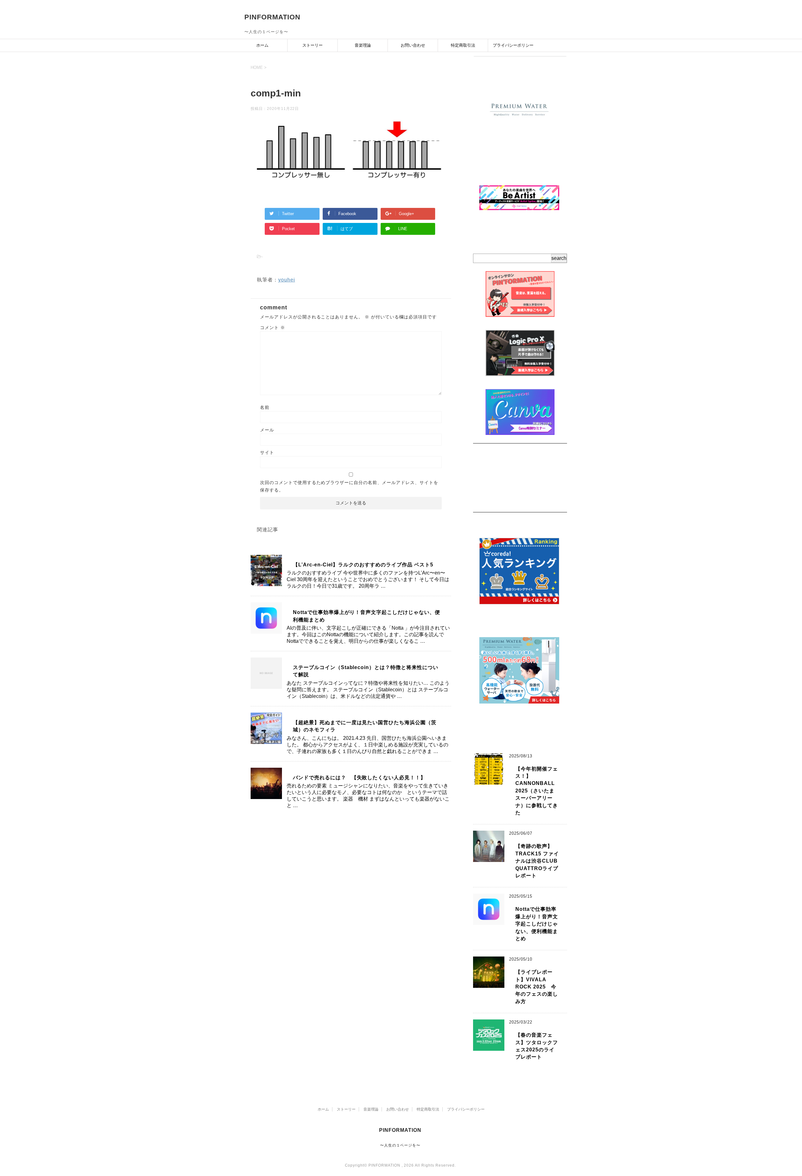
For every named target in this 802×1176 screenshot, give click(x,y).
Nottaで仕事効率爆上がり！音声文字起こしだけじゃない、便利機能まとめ (536, 923)
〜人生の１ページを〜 (400, 1145)
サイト (267, 452)
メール (267, 429)
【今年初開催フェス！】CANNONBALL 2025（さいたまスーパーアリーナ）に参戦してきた (537, 790)
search (558, 258)
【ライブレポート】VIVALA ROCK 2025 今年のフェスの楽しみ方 (536, 986)
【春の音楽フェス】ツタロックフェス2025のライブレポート (536, 1046)
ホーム (262, 45)
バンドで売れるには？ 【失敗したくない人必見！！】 (359, 777)
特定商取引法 (463, 45)
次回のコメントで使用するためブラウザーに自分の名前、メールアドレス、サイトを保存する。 (349, 486)
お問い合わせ (413, 45)
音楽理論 (363, 45)
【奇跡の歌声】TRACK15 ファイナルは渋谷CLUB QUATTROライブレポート (537, 860)
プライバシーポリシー (513, 45)
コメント (272, 327)
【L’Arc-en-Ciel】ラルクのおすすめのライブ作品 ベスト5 (363, 564)
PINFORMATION (272, 17)
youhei (286, 279)
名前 (264, 407)
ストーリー (312, 45)
